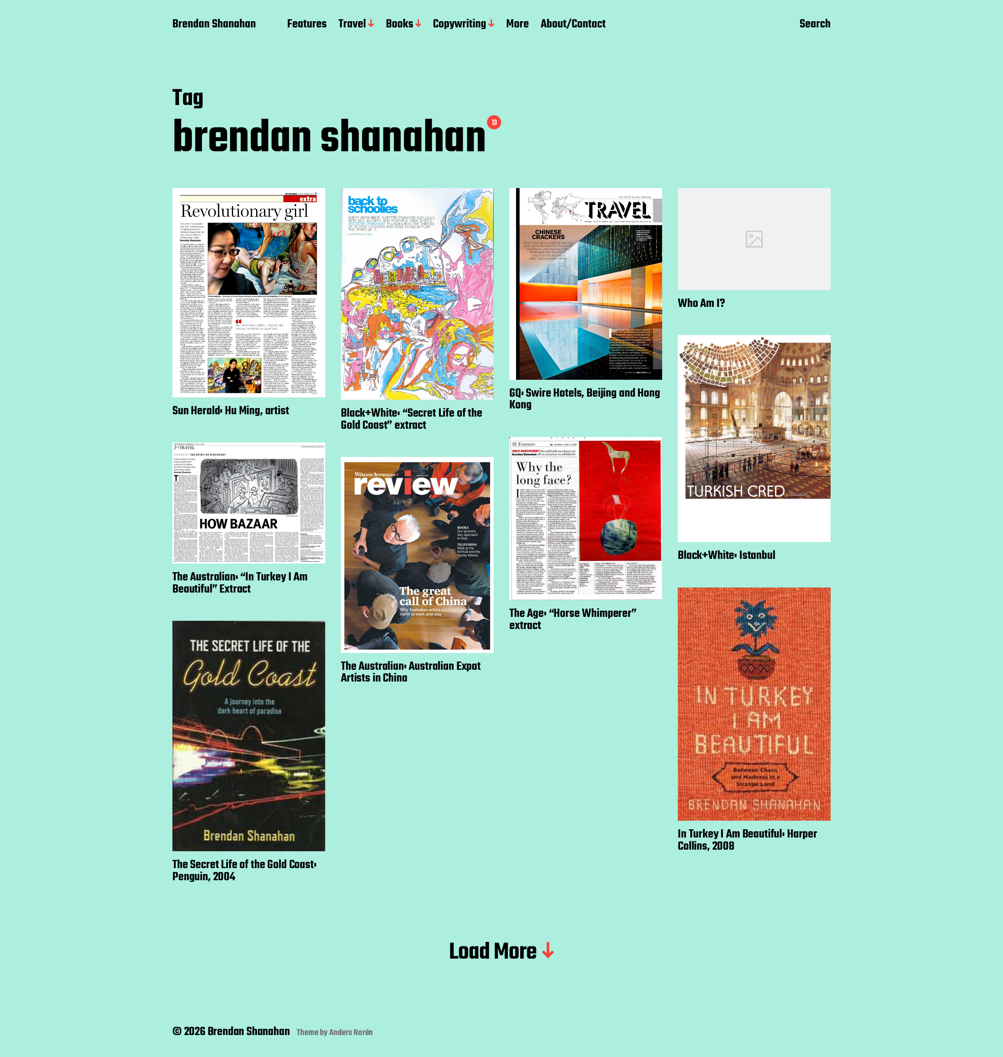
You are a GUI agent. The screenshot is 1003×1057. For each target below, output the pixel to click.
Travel (352, 24)
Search (815, 25)
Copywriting (459, 24)
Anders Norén (351, 1032)
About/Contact (573, 24)
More (517, 24)
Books (399, 24)
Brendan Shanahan (214, 24)
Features (307, 24)
